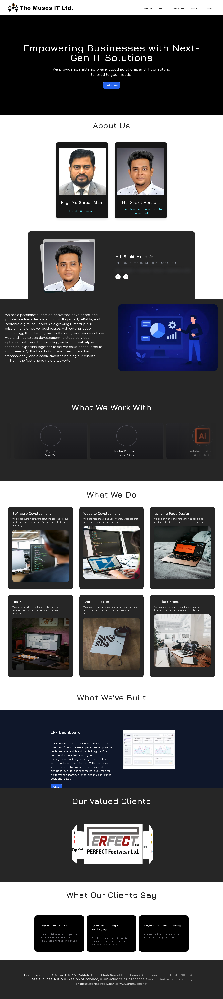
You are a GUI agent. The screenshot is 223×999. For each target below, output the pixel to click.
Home (148, 8)
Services (178, 8)
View (56, 787)
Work (194, 8)
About (162, 8)
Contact (209, 8)
